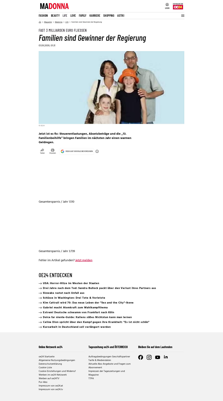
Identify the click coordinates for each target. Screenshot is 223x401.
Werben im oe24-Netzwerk (53, 375)
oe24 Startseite (46, 357)
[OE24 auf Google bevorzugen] (97, 151)
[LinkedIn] (166, 357)
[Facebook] (140, 357)
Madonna (58, 22)
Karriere (95, 15)
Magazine (48, 22)
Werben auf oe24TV (49, 379)
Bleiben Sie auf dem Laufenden (155, 347)
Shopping (108, 15)
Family (82, 15)
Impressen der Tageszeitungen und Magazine (106, 373)
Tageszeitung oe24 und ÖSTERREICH (108, 347)
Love (73, 15)
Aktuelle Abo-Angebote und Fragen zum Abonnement (109, 366)
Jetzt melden (83, 260)
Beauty (55, 15)
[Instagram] (149, 357)
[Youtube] (157, 357)
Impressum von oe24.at (51, 386)
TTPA (91, 379)
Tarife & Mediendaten (99, 360)
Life (65, 15)
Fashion (43, 15)
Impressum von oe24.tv (51, 389)
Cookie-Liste (45, 368)
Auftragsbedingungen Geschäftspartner (109, 357)
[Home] (40, 22)
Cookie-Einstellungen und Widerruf (57, 371)
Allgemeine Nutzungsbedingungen (57, 360)
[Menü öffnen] (182, 15)
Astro (120, 15)
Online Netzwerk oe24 (51, 347)
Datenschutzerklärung (50, 364)
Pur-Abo (43, 382)
